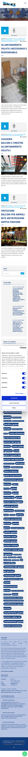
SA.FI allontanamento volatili (13, 579)
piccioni (19, 515)
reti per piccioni (15, 560)
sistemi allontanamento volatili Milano (13, 600)
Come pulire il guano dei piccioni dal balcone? (13, 455)
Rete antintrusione (17, 135)
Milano (3, 692)
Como (12, 690)
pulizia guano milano (17, 528)
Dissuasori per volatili (18, 40)
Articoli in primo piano (20, 38)
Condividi (15, 35)
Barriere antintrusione (7, 40)
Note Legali (15, 742)
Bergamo (3, 690)
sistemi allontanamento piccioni (10, 586)
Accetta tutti (14, 398)
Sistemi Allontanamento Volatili (9, 41)
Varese (19, 692)
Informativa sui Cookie (9, 744)
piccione (12, 515)
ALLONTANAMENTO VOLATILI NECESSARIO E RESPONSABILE (14, 48)
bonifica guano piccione (18, 421)
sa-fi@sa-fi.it (13, 683)
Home (8, 14)
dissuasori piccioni (16, 467)
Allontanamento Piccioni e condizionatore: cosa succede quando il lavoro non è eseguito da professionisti (19, 311)
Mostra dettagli (19, 393)
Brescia (9, 690)
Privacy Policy (22, 742)
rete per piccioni (12, 557)
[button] (24, 753)
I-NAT (23, 744)
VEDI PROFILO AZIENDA (7, 671)
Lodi (25, 690)
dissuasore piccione (9, 463)
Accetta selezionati (14, 403)
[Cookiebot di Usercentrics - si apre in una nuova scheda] (20, 348)
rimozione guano (12, 575)
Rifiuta (14, 407)
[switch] (24, 378)
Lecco (21, 690)
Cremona (17, 690)
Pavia (15, 692)
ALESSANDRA (9, 38)
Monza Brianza (9, 692)
